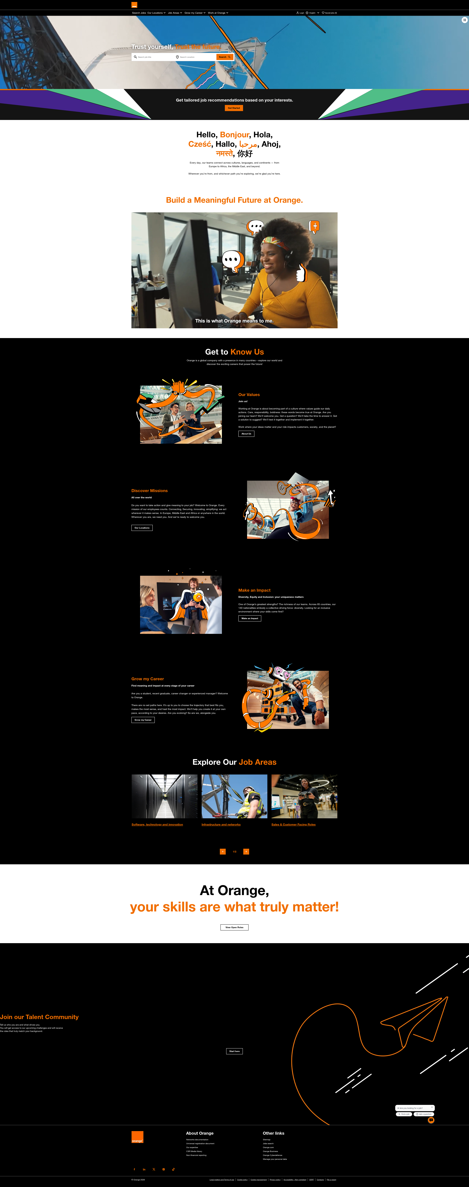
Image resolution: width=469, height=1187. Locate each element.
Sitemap (266, 1139)
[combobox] (153, 57)
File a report (331, 1180)
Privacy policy (275, 1180)
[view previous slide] (223, 852)
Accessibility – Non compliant (295, 1180)
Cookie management (259, 1180)
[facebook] (134, 1169)
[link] (234, 1051)
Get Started (234, 108)
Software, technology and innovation (157, 824)
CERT (311, 1180)
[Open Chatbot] (431, 1120)
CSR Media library (194, 1151)
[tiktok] (173, 1169)
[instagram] (164, 1169)
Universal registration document (200, 1143)
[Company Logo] (134, 4)
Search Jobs (139, 12)
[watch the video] (234, 270)
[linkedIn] (144, 1169)
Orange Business (270, 1151)
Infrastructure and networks (221, 824)
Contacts (320, 1180)
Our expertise (192, 1147)
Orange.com (268, 1147)
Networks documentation (197, 1139)
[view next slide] (246, 852)
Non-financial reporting (196, 1155)
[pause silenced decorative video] (465, 20)
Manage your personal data (275, 1159)
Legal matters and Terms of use (222, 1180)
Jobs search (268, 1143)
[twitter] (154, 1169)
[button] (300, 13)
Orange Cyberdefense (272, 1155)
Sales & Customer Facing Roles (294, 824)
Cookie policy (242, 1180)
